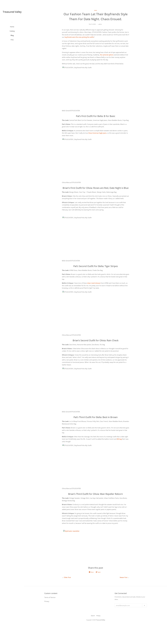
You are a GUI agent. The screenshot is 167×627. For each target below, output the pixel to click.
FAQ (12, 40)
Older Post (67, 577)
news (95, 10)
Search (93, 615)
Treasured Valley (100, 620)
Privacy (98, 615)
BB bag (119, 439)
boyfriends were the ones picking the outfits (79, 37)
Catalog (12, 31)
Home (12, 27)
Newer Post (123, 577)
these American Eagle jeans (97, 133)
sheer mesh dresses (93, 283)
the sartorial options (106, 55)
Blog (12, 35)
